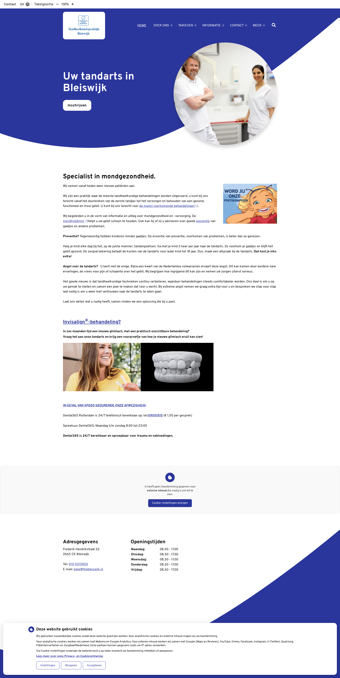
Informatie (211, 26)
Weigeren (71, 665)
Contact (237, 26)
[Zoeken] (274, 25)
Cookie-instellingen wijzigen (170, 503)
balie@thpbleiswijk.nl (88, 569)
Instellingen (47, 665)
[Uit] (29, 4)
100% (65, 4)
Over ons (161, 26)
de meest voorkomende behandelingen (167, 206)
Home (141, 26)
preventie (203, 221)
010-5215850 (78, 564)
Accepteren (94, 665)
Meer (257, 26)
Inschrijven (77, 105)
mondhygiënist (74, 221)
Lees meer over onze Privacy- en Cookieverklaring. (69, 656)
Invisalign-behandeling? (92, 322)
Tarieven (185, 26)
